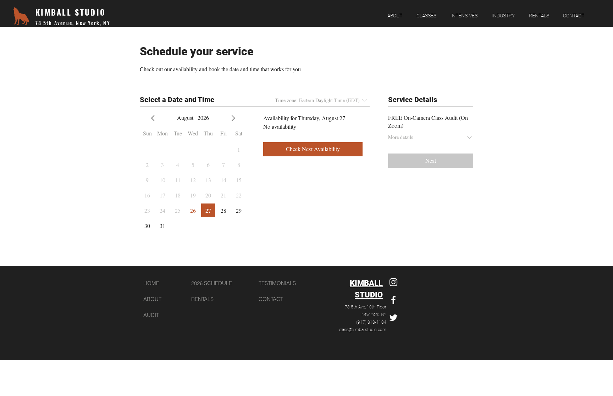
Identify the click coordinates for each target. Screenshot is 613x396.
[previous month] (153, 118)
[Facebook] (393, 300)
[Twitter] (393, 317)
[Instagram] (393, 282)
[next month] (233, 118)
